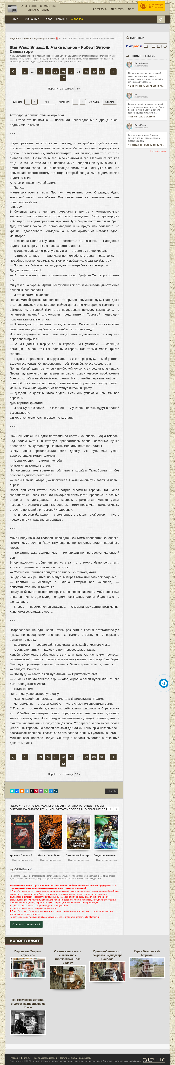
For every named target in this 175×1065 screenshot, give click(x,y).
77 (71, 71)
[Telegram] (27, 791)
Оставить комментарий (26, 924)
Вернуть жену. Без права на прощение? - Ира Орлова (147, 86)
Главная (14, 1058)
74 (48, 71)
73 (40, 71)
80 (94, 71)
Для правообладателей (45, 1058)
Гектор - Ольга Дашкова (142, 116)
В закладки (100, 9)
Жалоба (113, 791)
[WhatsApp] (46, 791)
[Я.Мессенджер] (12, 791)
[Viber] (41, 791)
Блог (49, 19)
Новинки (61, 19)
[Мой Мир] (51, 791)
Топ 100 (78, 19)
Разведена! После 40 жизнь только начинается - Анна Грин (147, 145)
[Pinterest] (36, 791)
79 (86, 71)
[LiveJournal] (55, 791)
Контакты (118, 9)
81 (101, 71)
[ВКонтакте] (17, 791)
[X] (32, 791)
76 (63, 71)
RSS (132, 9)
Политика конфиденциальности (75, 1058)
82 (63, 78)
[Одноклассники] (22, 791)
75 (55, 71)
